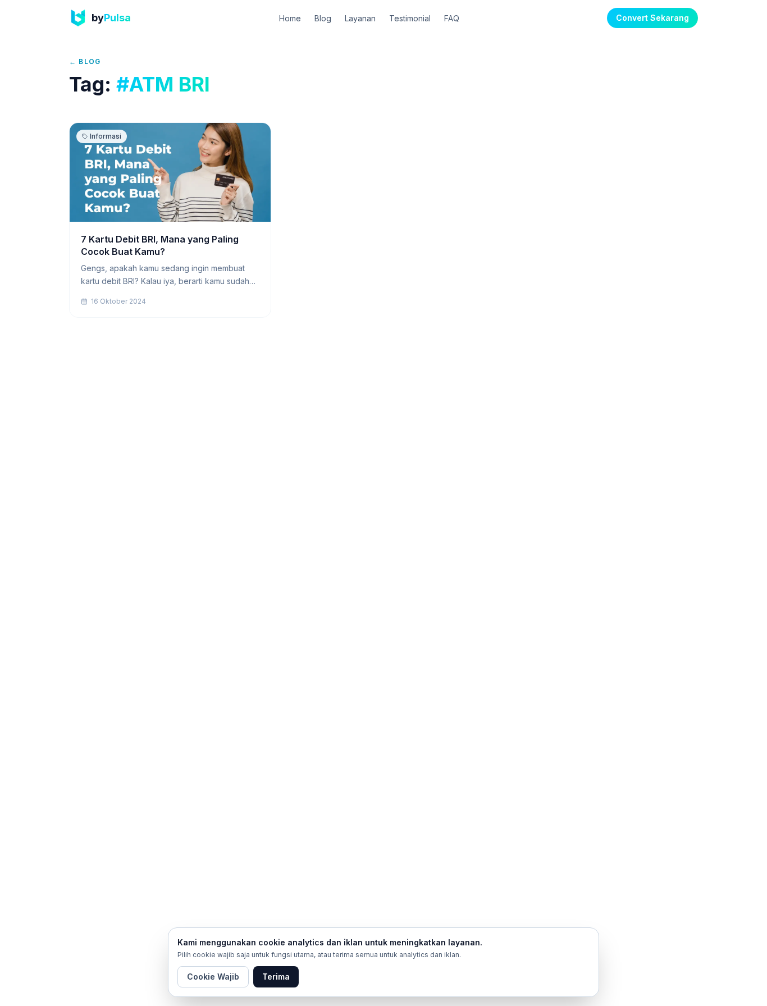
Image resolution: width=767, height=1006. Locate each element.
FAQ (451, 18)
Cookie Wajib (213, 976)
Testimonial (410, 18)
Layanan (360, 18)
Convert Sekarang (652, 17)
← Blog (85, 61)
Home (290, 18)
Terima (276, 976)
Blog (322, 18)
